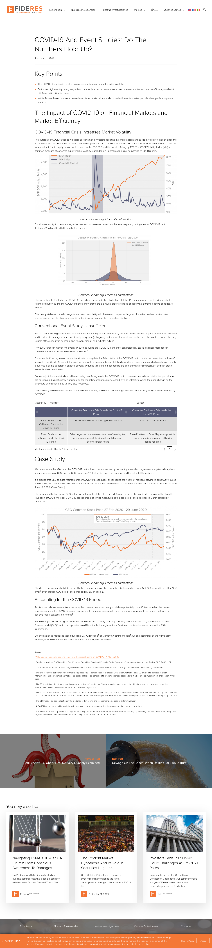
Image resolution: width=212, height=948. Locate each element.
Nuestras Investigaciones (114, 9)
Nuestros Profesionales (83, 9)
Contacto (186, 926)
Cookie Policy (187, 940)
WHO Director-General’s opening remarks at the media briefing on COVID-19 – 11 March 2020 (77, 656)
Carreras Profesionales (146, 926)
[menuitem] (189, 9)
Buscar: (140, 402)
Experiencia (55, 9)
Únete (154, 9)
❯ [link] (175, 449)
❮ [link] (164, 449)
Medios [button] (138, 9)
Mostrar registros (47, 402)
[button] (37, 412)
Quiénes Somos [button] (172, 9)
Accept (204, 940)
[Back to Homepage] (24, 9)
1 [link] (169, 449)
